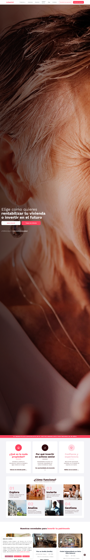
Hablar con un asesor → (71, 469)
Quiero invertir (11, 223)
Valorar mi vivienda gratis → (18, 469)
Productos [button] (22, 2)
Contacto (54, 2)
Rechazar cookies (17, 556)
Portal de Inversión (78, 2)
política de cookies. (25, 551)
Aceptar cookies (26, 556)
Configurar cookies (9, 556)
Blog (49, 2)
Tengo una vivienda (31, 223)
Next (85, 555)
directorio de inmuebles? (20, 231)
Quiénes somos (43, 2)
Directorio (37, 2)
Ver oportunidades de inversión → (45, 468)
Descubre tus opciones (65, 2)
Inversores (30, 2)
